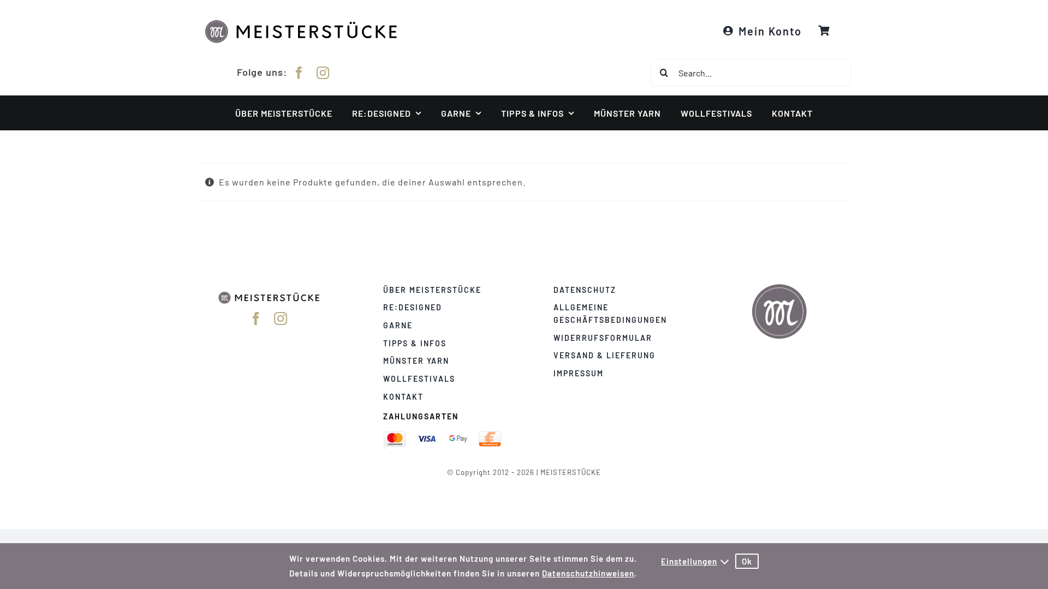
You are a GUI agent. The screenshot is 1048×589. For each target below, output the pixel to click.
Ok (747, 561)
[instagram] (323, 73)
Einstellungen (689, 561)
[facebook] (299, 73)
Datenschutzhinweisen (588, 573)
